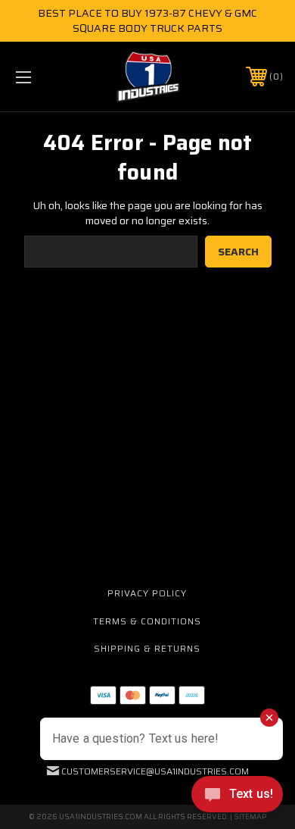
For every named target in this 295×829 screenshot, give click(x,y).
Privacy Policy (147, 593)
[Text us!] (237, 798)
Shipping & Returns (147, 648)
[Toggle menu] (42, 77)
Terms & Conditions (147, 621)
